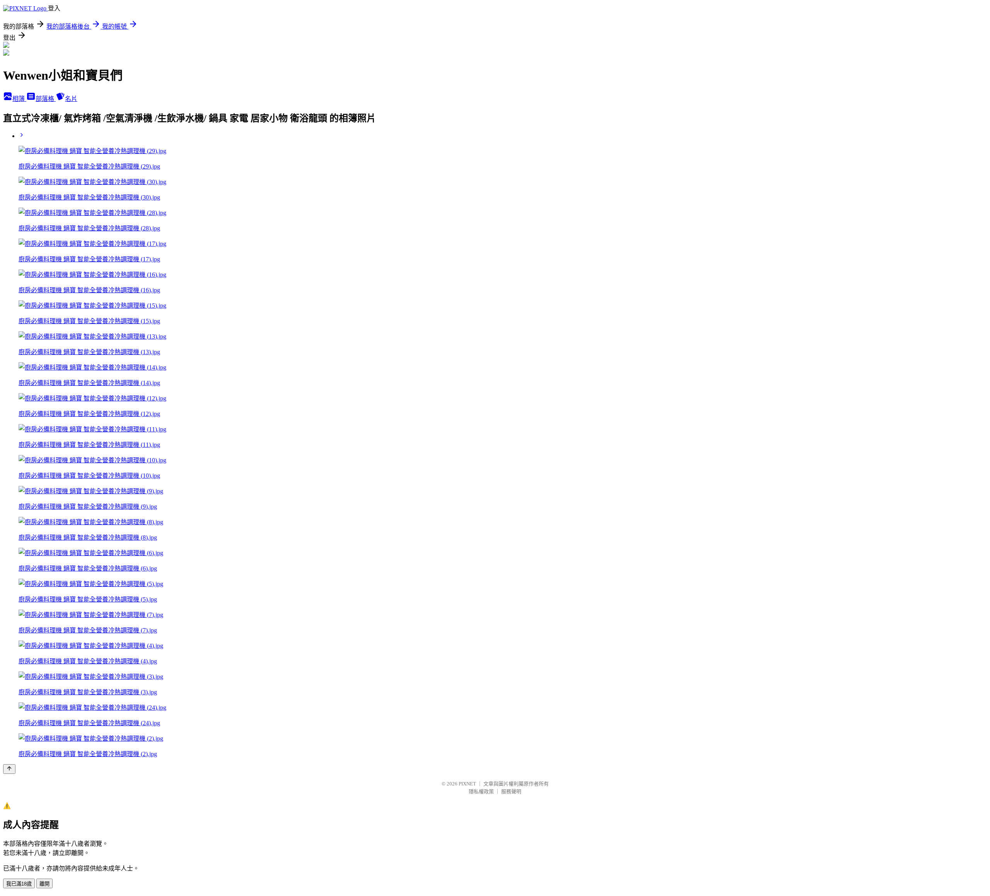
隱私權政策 (481, 791)
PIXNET (467, 784)
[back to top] (9, 769)
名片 (71, 98)
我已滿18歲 (19, 884)
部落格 (46, 98)
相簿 (19, 98)
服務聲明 (511, 791)
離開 (44, 884)
